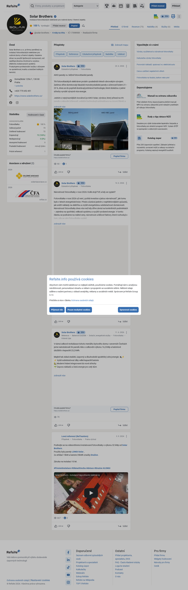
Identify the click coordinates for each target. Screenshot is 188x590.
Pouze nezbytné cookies (79, 310)
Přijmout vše (57, 310)
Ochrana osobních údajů (82, 300)
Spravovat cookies (128, 310)
